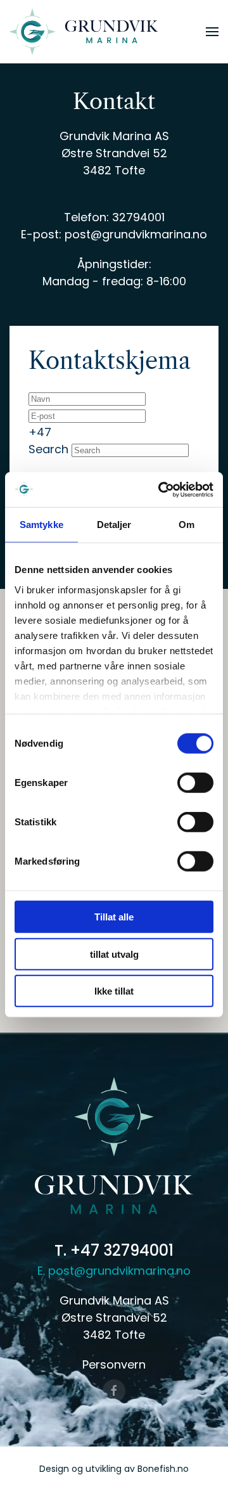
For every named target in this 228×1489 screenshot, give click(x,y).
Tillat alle (114, 917)
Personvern (114, 1364)
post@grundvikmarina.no (136, 234)
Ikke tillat (114, 991)
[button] (212, 31)
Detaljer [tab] (114, 524)
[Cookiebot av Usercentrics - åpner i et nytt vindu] (160, 489)
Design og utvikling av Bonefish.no (114, 1468)
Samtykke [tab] (41, 524)
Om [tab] (186, 524)
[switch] (195, 783)
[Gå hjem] (84, 31)
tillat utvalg (114, 953)
